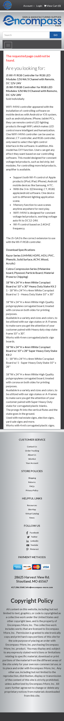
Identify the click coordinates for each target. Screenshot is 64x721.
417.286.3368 (17, 587)
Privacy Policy (32, 490)
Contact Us (32, 446)
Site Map (32, 509)
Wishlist (32, 459)
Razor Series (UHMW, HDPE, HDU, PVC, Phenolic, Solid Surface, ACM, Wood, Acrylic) (30, 259)
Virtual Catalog (32, 513)
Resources (32, 505)
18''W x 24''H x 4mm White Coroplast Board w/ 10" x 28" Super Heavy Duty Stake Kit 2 (31, 350)
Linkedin (33, 541)
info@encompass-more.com (39, 587)
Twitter (34, 536)
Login (39, 5)
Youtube (34, 545)
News (32, 517)
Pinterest (34, 549)
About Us (32, 455)
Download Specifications (20, 249)
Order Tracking (32, 450)
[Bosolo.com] (32, 20)
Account (28, 5)
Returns (32, 482)
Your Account (32, 463)
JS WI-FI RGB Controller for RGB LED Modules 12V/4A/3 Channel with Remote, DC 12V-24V (30, 79)
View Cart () (54, 5)
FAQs (32, 486)
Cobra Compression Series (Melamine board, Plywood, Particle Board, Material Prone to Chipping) (30, 272)
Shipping (32, 478)
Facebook (34, 532)
